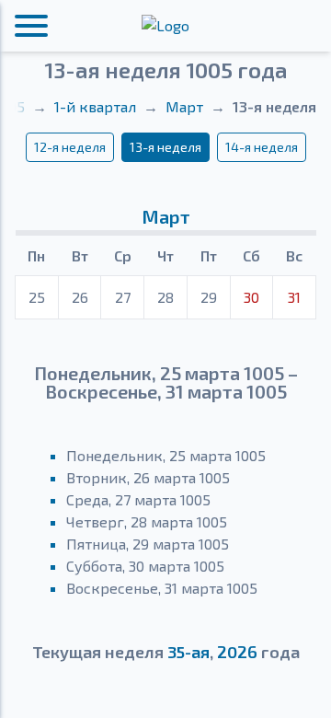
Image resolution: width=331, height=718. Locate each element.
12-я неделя (70, 147)
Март (184, 106)
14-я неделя (261, 147)
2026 (237, 652)
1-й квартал (95, 106)
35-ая (188, 652)
